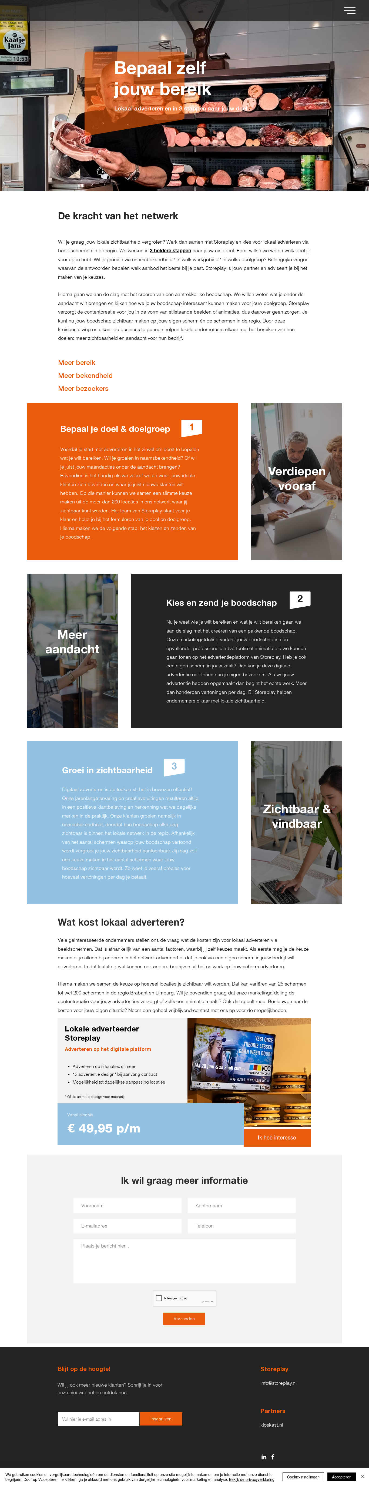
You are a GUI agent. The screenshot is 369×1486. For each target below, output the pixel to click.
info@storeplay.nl (278, 1383)
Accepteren (341, 1477)
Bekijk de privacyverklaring (251, 1479)
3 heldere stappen (170, 250)
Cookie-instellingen (303, 1477)
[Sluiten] (362, 1477)
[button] (349, 10)
